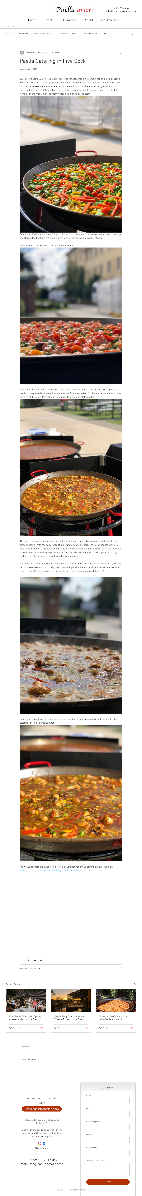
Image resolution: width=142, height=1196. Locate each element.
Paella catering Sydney (43, 34)
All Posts (9, 34)
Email (89, 1108)
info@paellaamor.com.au (47, 1164)
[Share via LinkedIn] (34, 960)
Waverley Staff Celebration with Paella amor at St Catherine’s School (113, 1018)
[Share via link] (41, 960)
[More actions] (120, 52)
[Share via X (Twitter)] (27, 960)
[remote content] (71, 911)
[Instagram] (39, 1143)
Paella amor (24, 34)
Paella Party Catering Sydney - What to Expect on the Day (70, 1018)
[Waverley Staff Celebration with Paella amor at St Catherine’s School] (116, 1000)
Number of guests (94, 1122)
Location (90, 1135)
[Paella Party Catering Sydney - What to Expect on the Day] (71, 1000)
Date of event (92, 1147)
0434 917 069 (121, 7)
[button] (88, 20)
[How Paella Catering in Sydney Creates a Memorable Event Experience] (26, 1000)
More (105, 34)
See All (133, 984)
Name (89, 1096)
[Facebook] (44, 1143)
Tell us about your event (96, 1160)
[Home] (5, 26)
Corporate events (90, 34)
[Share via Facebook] (21, 960)
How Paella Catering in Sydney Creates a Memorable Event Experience (25, 1018)
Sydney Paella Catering (68, 34)
